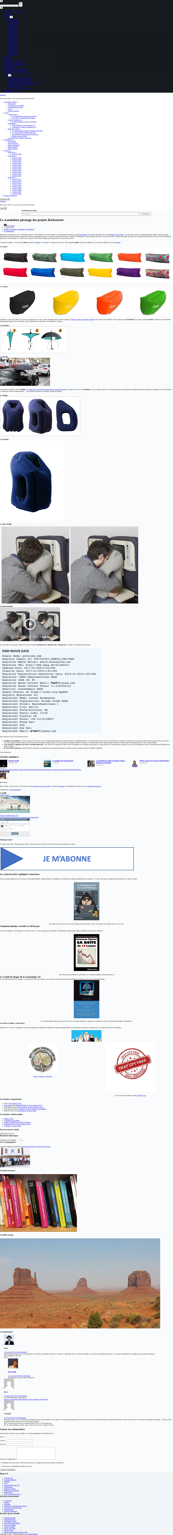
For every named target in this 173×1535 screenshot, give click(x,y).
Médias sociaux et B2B (19, 136)
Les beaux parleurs (10, 1525)
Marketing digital (13, 129)
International (22, 229)
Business (7, 229)
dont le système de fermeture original (82, 319)
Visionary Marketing (10, 1511)
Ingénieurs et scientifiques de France (15, 1506)
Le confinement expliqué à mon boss (19, 138)
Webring (41, 1076)
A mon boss (8, 1500)
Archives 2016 (16, 176)
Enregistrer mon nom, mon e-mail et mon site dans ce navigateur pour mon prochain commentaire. (33, 1463)
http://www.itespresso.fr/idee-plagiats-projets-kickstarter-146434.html (26, 1399)
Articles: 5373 (4, 795)
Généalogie (11, 123)
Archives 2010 (16, 174)
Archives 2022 (16, 163)
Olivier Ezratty (8, 1530)
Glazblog (7, 1481)
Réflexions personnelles (11, 1490)
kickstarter (47, 770)
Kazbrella (39, 770)
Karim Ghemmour (14, 145)
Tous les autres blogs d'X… (12, 1494)
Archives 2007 (16, 192)
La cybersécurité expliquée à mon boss (24, 116)
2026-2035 (11, 152)
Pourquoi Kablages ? (10, 195)
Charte (35, 1076)
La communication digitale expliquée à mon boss (27, 131)
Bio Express (12, 104)
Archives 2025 (16, 158)
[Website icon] (3, 793)
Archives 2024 (16, 159)
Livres (10, 109)
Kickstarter (83, 234)
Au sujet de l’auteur (10, 102)
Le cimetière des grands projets (62, 761)
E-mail (3, 1440)
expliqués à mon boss (94, 786)
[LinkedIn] (8, 772)
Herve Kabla (8, 1105)
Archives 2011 (16, 186)
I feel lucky (48, 1076)
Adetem (6, 1502)
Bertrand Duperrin (10, 1518)
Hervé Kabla (12, 141)
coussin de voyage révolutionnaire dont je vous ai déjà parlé (47, 389)
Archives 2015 (16, 179)
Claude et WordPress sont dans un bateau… (18, 1122)
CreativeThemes (32, 1534)
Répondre (24, 1352)
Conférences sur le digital (16, 105)
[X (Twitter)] (3, 772)
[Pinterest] (6, 772)
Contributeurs (8, 140)
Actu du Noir (8, 1478)
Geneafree (7, 1504)
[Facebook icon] (0, 793)
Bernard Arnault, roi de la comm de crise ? (29, 1105)
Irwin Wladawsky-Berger (12, 1523)
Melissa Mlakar (13, 147)
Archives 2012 (16, 185)
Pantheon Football (10, 1489)
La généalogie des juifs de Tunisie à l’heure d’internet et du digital (110, 762)
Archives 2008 (16, 190)
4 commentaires (9, 231)
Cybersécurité (12, 114)
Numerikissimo (9, 1509)
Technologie (30, 229)
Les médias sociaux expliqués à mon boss (25, 134)
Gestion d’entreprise (14, 120)
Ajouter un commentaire (8, 1459)
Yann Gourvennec (15, 790)
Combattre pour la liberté (12, 1120)
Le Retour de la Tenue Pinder (27, 1111)
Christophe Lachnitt (10, 1521)
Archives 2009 (16, 188)
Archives (7, 150)
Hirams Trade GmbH (116, 234)
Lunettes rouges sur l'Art (12, 1485)
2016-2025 (11, 156)
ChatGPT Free (141, 1095)
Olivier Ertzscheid (9, 1528)
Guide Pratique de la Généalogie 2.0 (23, 125)
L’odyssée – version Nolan (12, 1126)
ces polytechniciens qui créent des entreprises (36, 1146)
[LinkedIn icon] (2, 793)
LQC (5, 1483)
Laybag (54, 770)
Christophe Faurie (9, 1519)
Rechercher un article (29, 210)
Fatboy (38, 242)
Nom (2, 1437)
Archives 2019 (16, 168)
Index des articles (13, 111)
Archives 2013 (16, 183)
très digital (61, 786)
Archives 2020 (16, 167)
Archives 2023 (16, 161)
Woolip (78, 770)
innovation (32, 770)
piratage (66, 770)
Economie (13, 229)
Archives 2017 (16, 172)
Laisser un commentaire (8, 1470)
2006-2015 (11, 177)
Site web (3, 1444)
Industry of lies (17, 1103)
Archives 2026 (16, 154)
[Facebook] (1, 772)
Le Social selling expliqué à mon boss (24, 132)
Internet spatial (14, 761)
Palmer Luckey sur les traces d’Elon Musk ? (155, 761)
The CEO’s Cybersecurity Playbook (23, 118)
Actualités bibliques (10, 1480)
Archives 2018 (16, 170)
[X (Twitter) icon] (5, 793)
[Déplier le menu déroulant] (18, 102)
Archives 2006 (16, 194)
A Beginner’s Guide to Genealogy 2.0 (24, 127)
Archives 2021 (16, 165)
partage (60, 770)
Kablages (3, 95)
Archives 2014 (16, 181)
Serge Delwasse (13, 143)
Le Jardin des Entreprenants (13, 1508)
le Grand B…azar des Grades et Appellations (32, 1109)
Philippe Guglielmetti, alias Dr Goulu (16, 1532)
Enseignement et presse (15, 107)
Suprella (72, 770)
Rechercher (145, 214)
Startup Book (8, 1492)
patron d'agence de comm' (42, 786)
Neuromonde (8, 1487)
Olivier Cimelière (9, 1527)
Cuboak (117, 242)
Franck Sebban (13, 149)
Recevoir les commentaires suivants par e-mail (17, 1466)
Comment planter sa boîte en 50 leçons (24, 122)
